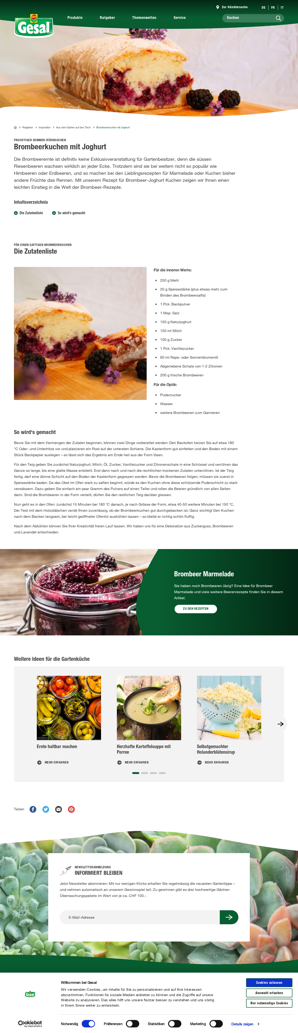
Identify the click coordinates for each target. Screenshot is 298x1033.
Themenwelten (144, 18)
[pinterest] (71, 809)
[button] (135, 773)
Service (180, 18)
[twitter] (46, 809)
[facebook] (33, 809)
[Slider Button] (281, 724)
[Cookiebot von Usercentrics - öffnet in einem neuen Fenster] (30, 1023)
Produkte (75, 18)
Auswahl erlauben (269, 993)
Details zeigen (242, 1024)
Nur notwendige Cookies (269, 1003)
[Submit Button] (229, 917)
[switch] (132, 1023)
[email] (58, 809)
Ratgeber (107, 18)
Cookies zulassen (269, 983)
